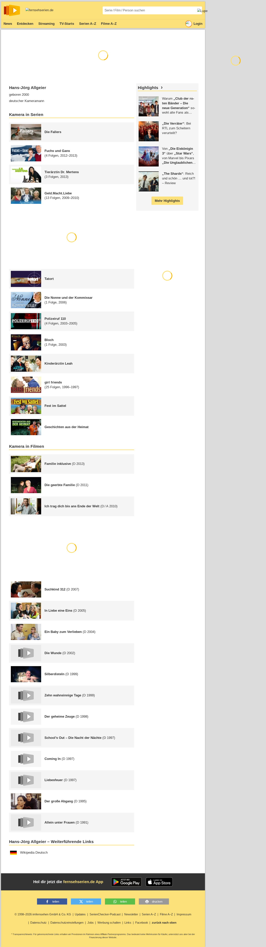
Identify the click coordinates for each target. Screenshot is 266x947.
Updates (80, 914)
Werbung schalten (109, 922)
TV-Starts (66, 24)
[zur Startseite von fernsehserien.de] (12, 10)
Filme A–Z (109, 24)
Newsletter (131, 914)
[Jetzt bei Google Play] (126, 881)
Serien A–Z (87, 24)
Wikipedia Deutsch (34, 852)
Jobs (90, 922)
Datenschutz (38, 922)
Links (127, 922)
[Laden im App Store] (159, 881)
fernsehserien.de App (83, 882)
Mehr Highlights (167, 201)
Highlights (148, 87)
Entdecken (25, 24)
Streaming (46, 24)
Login (198, 24)
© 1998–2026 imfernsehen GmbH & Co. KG (43, 914)
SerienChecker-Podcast (105, 914)
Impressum (184, 914)
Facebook (141, 922)
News (8, 24)
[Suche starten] (202, 10)
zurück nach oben (164, 922)
